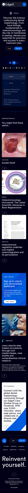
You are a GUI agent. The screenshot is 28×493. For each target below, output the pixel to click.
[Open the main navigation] (24, 4)
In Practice (22, 449)
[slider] (5, 68)
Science (5, 449)
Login (9, 48)
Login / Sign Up (10, 301)
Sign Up (18, 48)
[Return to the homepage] (8, 4)
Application (13, 449)
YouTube (6, 446)
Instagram (21, 446)
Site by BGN (14, 487)
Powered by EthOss (14, 478)
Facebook (13, 446)
